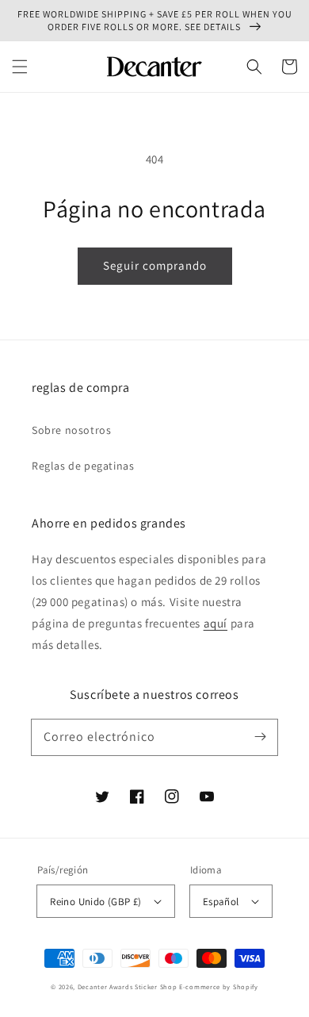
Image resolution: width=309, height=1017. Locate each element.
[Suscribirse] (259, 737)
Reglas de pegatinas (83, 466)
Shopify (245, 986)
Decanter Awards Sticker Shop (127, 986)
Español (221, 901)
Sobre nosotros (71, 430)
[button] (19, 66)
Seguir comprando (155, 265)
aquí (215, 623)
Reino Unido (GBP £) (96, 901)
